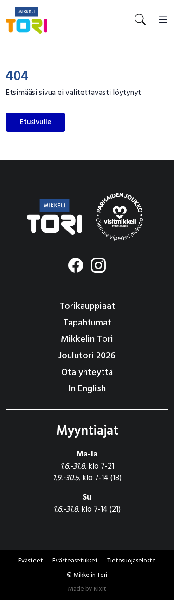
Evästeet (30, 561)
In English (87, 388)
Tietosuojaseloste (131, 561)
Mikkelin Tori (87, 339)
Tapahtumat (87, 323)
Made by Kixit (87, 589)
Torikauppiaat (87, 306)
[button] (75, 561)
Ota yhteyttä (87, 372)
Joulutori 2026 (87, 356)
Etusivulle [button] (35, 122)
